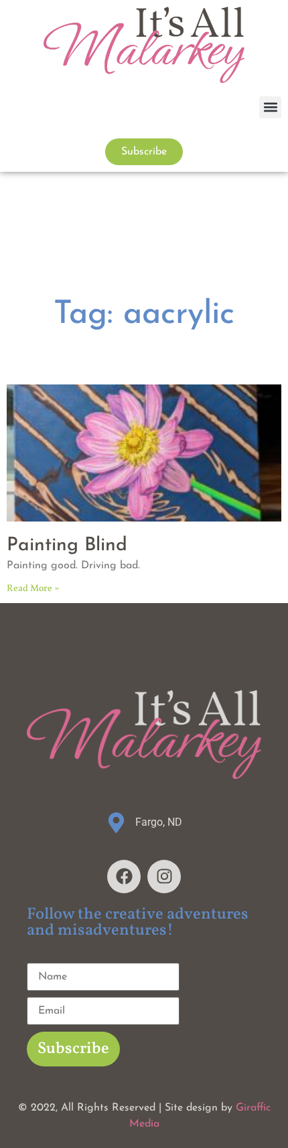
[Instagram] (164, 876)
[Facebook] (124, 876)
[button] (270, 107)
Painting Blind (67, 545)
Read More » (33, 588)
